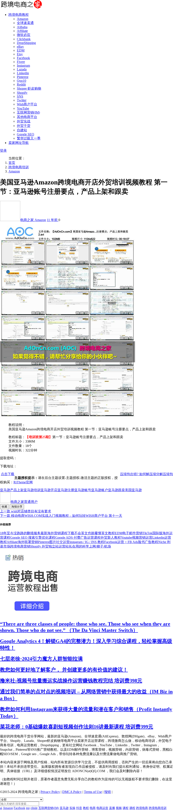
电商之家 (27, 220)
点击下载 (7, 474)
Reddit (21, 84)
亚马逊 (64, 808)
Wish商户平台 (27, 104)
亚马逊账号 (82, 490)
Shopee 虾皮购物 (29, 88)
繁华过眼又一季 (29, 138)
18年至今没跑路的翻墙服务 (20, 533)
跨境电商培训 (18, 167)
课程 (125, 808)
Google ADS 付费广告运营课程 (78, 537)
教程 (86, 808)
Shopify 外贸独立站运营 (47, 546)
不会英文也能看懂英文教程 (94, 533)
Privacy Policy (50, 792)
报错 (107, 792)
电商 (93, 808)
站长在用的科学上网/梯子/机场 (88, 546)
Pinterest (22, 77)
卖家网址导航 (18, 143)
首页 (11, 162)
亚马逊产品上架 (12, 490)
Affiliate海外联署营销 (22, 542)
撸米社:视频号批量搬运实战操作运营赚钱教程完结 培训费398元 (71, 680)
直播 (112, 808)
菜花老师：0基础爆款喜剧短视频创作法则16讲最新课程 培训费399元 (76, 726)
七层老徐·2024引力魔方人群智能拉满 (41, 659)
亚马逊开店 (49, 490)
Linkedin (23, 73)
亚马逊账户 (99, 490)
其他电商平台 (27, 117)
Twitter (21, 100)
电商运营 (102, 808)
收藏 (4, 506)
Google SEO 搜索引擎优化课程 (32, 537)
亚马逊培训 (32, 490)
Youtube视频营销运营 (136, 537)
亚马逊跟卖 (116, 490)
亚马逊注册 (65, 490)
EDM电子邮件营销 (129, 533)
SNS (20, 96)
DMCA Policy (72, 792)
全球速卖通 (25, 23)
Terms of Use (93, 792)
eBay (20, 46)
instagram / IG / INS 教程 (87, 542)
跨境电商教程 (18, 14)
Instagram (23, 65)
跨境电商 (142, 808)
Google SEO (25, 134)
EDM (20, 50)
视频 (119, 808)
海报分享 (16, 506)
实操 (72, 808)
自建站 (22, 130)
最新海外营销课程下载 (57, 533)
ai (1, 808)
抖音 (79, 808)
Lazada (22, 69)
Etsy (20, 54)
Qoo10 (21, 80)
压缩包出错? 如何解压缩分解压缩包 (146, 474)
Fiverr (21, 62)
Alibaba (22, 27)
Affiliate (22, 31)
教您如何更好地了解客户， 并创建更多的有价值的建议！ (64, 669)
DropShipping (26, 43)
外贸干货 (23, 125)
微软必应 (23, 35)
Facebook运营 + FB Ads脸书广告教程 (131, 542)
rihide (34, 808)
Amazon (22, 19)
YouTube (23, 108)
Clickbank (24, 39)
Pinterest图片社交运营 (54, 542)
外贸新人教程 (111, 537)
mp (28, 808)
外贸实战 (23, 121)
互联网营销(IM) (28, 112)
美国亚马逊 (133, 490)
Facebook (23, 58)
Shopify (22, 92)
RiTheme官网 (23, 482)
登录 (3, 150)
